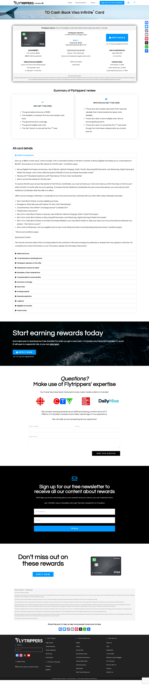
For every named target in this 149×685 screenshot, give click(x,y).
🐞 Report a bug (20, 661)
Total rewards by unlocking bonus (29, 258)
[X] (81, 629)
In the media (110, 654)
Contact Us (109, 672)
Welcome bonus (23, 253)
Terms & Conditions (71, 678)
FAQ (107, 646)
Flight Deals (49, 643)
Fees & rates (22, 310)
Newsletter (109, 650)
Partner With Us (111, 665)
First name (33, 426)
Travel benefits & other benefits (29, 277)
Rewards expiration (24, 296)
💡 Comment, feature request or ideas (26, 667)
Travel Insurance (81, 665)
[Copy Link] (68, 629)
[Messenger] (147, 27)
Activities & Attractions (83, 657)
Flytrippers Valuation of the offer (29, 263)
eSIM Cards (79, 668)
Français (48, 666)
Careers (108, 668)
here (36, 618)
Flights (78, 643)
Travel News (49, 657)
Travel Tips (49, 654)
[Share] (147, 51)
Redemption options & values (28, 268)
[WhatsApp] (147, 47)
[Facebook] (60, 629)
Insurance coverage (24, 282)
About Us (109, 643)
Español (48, 669)
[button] (74, 155)
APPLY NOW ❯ (118, 38)
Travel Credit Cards (81, 661)
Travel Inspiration (51, 650)
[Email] (147, 35)
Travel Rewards (50, 646)
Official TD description (25, 155)
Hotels (78, 646)
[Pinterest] (147, 39)
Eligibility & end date (24, 306)
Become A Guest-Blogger (114, 657)
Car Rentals (79, 650)
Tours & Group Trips (81, 654)
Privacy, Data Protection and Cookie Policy (87, 678)
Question (33, 436)
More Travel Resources (83, 672)
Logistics (20, 301)
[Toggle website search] (134, 2)
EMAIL (77, 426)
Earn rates (21, 287)
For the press (110, 661)
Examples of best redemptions (28, 272)
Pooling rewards (23, 291)
